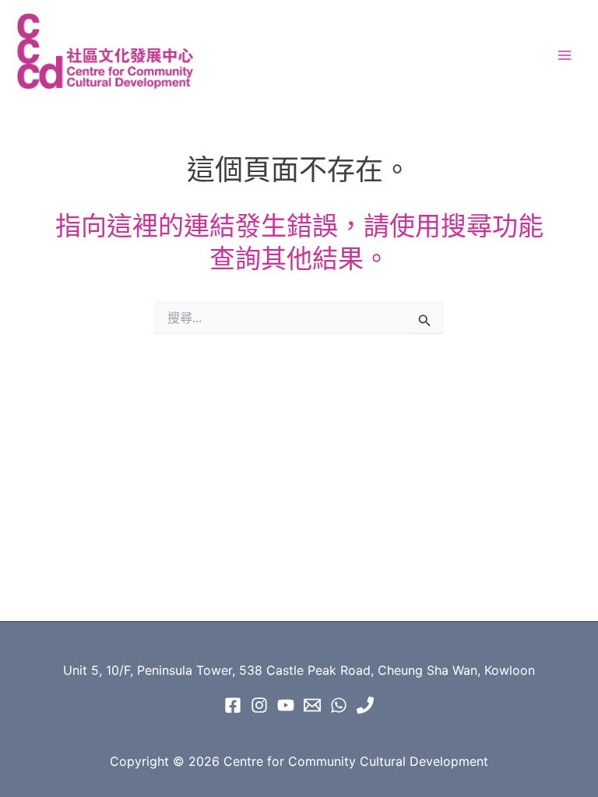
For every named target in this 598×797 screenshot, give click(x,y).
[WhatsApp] (338, 705)
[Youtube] (285, 705)
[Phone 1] (365, 705)
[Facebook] (232, 705)
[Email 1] (312, 705)
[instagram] (259, 705)
